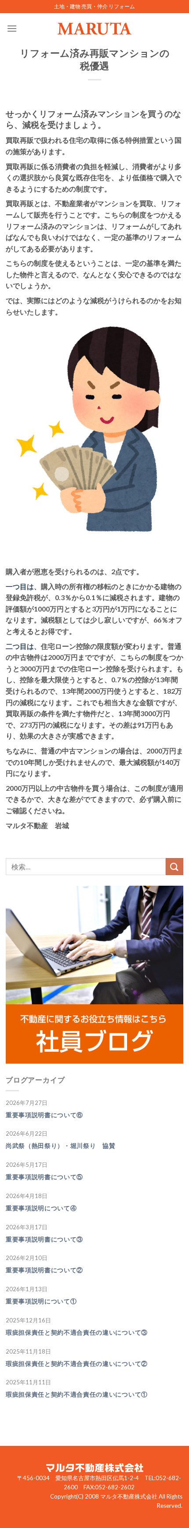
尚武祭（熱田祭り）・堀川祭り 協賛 (61, 1145)
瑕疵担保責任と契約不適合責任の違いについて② (77, 1363)
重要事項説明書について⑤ (44, 1176)
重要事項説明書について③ (44, 1239)
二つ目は (20, 646)
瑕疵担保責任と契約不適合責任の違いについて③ (77, 1332)
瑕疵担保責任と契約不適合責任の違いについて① (77, 1394)
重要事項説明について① (41, 1301)
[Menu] (12, 28)
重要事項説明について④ (41, 1208)
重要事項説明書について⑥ (44, 1115)
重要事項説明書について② (44, 1270)
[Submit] (174, 866)
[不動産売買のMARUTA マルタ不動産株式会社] (94, 28)
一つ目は (20, 586)
